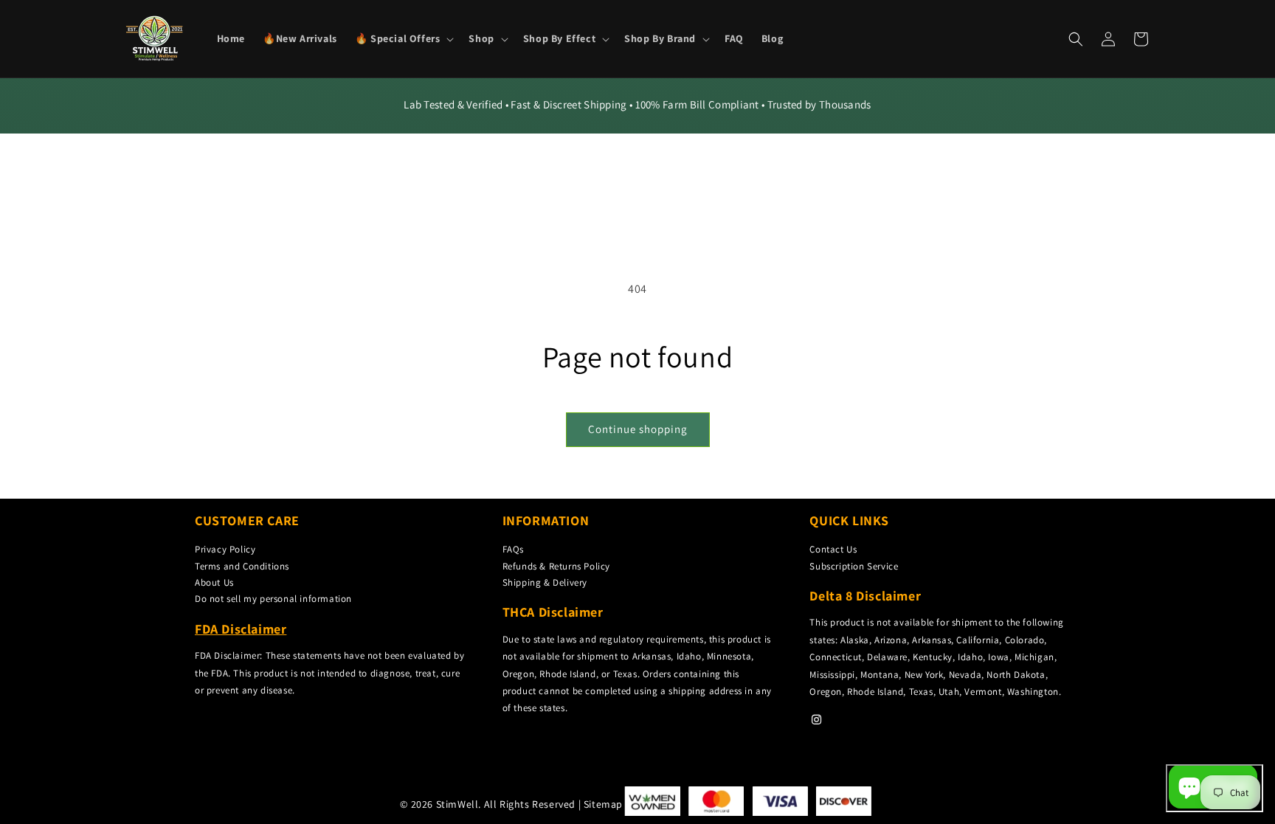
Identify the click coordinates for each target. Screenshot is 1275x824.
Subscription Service (853, 566)
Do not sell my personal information (273, 598)
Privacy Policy (225, 549)
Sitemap (603, 804)
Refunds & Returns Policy (556, 566)
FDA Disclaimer (240, 628)
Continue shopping (638, 429)
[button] (403, 38)
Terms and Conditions (242, 566)
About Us (214, 582)
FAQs (513, 549)
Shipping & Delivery (544, 582)
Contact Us (833, 549)
